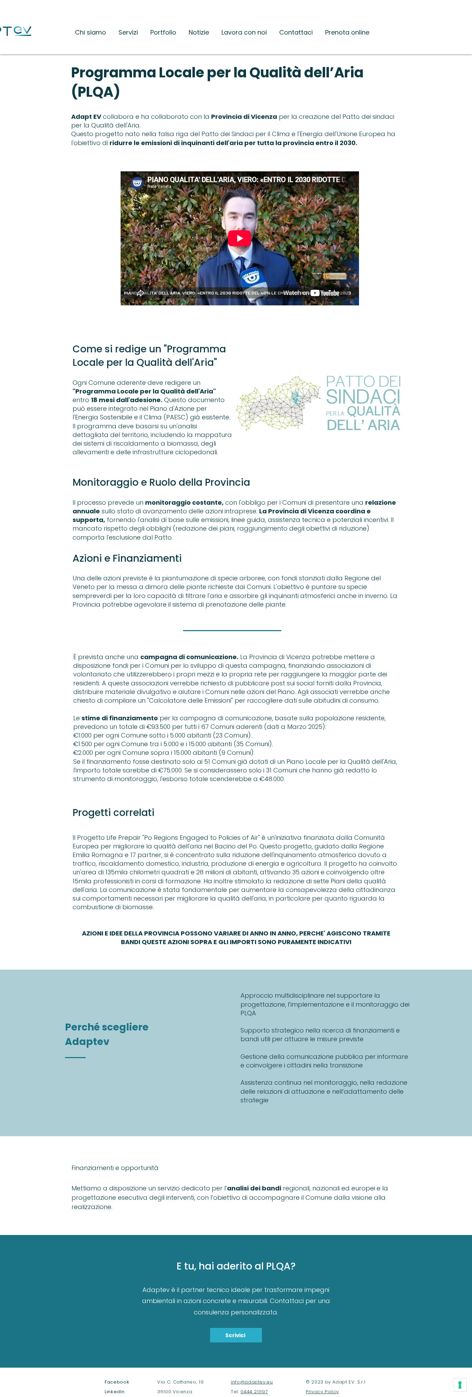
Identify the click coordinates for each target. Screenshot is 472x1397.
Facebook (117, 1382)
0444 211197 (254, 1391)
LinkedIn (114, 1391)
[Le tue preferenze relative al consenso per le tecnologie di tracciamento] (459, 1384)
